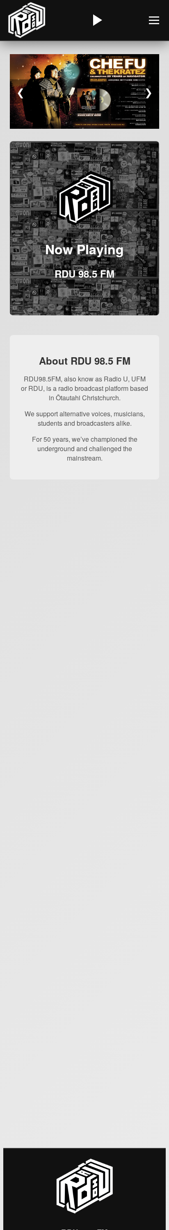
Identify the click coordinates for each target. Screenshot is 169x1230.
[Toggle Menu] (154, 20)
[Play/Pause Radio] (96, 20)
